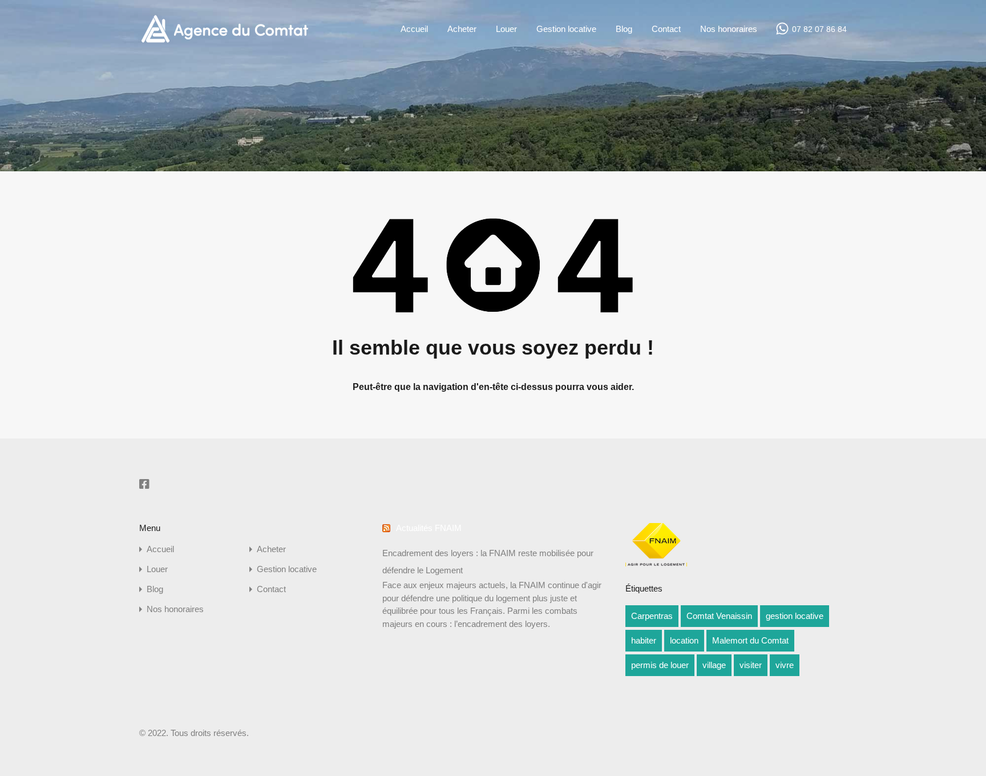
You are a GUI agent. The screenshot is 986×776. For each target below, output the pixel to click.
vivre (784, 665)
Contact (666, 29)
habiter (643, 640)
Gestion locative (566, 29)
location (684, 640)
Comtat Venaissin (719, 616)
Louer (506, 29)
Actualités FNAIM (429, 528)
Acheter (461, 29)
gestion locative (794, 616)
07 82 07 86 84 (819, 29)
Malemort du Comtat (750, 640)
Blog (624, 29)
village (714, 665)
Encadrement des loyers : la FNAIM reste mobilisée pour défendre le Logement (487, 561)
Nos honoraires (728, 29)
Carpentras (652, 616)
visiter (751, 665)
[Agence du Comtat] (224, 41)
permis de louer (660, 665)
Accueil (414, 29)
